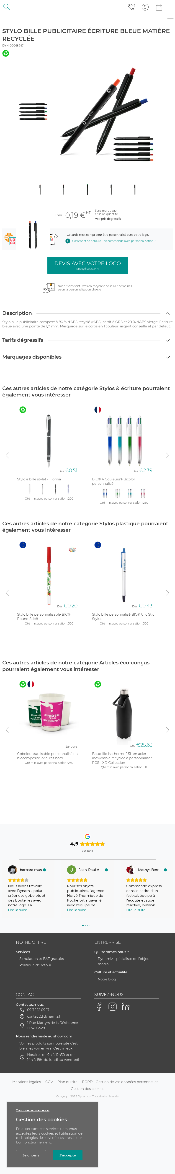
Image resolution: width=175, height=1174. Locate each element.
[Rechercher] (7, 7)
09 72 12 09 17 (38, 1010)
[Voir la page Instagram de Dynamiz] (112, 1006)
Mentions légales (26, 1082)
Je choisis (31, 1155)
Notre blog (107, 979)
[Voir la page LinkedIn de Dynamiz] (126, 1006)
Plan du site (67, 1082)
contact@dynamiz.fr (44, 1016)
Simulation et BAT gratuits (41, 958)
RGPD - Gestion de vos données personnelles (120, 1082)
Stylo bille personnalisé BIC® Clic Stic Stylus (123, 616)
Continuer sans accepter (32, 1110)
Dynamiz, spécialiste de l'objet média (123, 961)
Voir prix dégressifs (108, 218)
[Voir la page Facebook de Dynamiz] (98, 1006)
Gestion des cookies (87, 1088)
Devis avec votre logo (87, 265)
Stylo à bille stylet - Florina (39, 479)
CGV (49, 1082)
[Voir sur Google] (12, 869)
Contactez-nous (30, 1004)
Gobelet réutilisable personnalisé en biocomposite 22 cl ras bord (47, 756)
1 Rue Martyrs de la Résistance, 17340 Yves (53, 1025)
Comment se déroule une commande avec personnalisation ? (114, 241)
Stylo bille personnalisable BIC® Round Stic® (43, 616)
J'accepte (67, 1155)
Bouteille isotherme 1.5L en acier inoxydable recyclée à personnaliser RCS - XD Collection (122, 758)
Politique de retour (35, 965)
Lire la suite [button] (17, 910)
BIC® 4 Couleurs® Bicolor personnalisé (113, 481)
